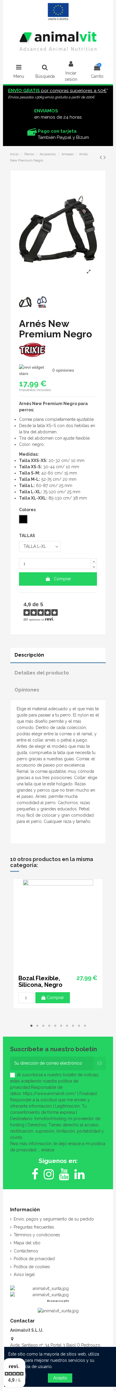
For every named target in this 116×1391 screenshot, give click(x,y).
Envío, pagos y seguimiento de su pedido (54, 1219)
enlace (47, 1149)
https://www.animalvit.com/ (49, 1093)
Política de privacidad (34, 1258)
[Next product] (105, 157)
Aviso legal (24, 1274)
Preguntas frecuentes (34, 1227)
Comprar (62, 578)
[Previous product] (102, 157)
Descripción (29, 655)
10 (85, 1026)
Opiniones (27, 690)
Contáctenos (26, 1251)
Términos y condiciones (37, 1234)
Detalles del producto (42, 673)
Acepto (60, 1378)
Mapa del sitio (27, 1242)
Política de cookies (32, 1266)
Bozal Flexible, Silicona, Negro (40, 981)
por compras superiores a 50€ (57, 90)
